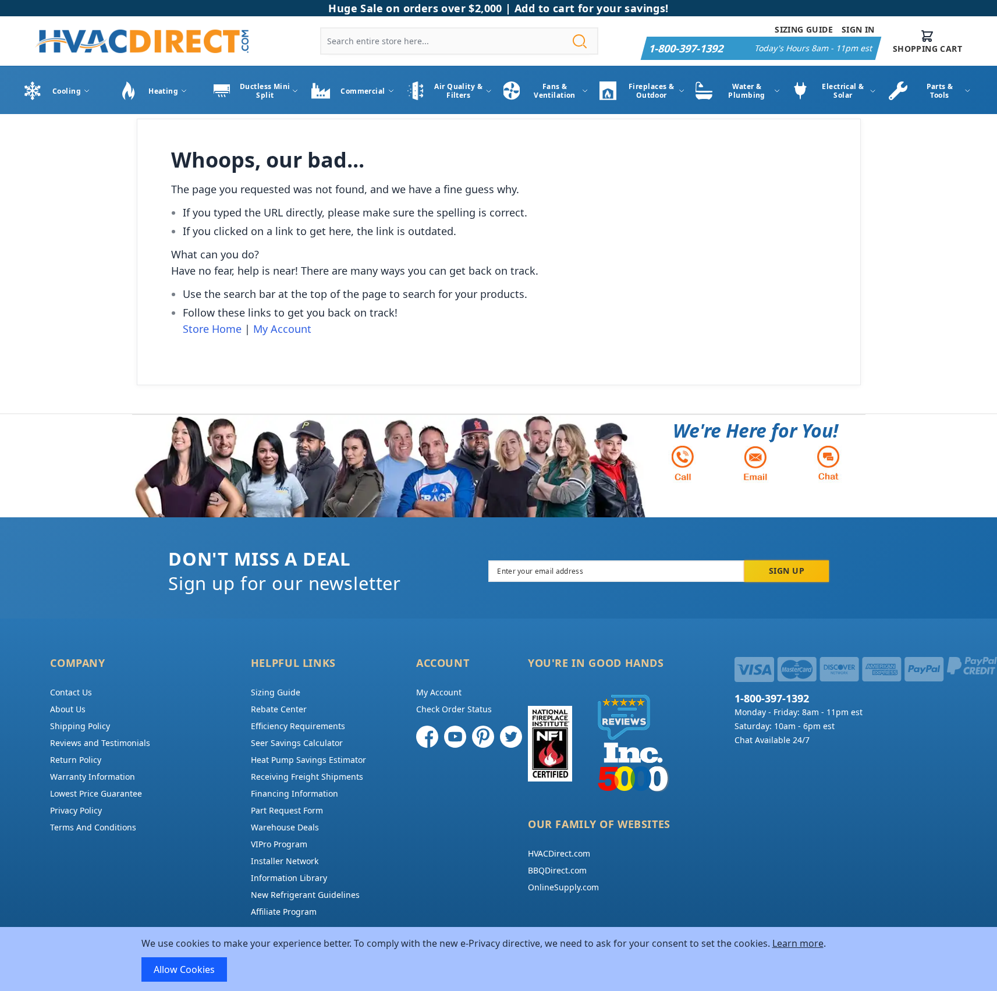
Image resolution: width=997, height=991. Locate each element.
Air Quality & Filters (458, 90)
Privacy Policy (76, 810)
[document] (498, 959)
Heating (163, 91)
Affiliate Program (284, 911)
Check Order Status (454, 709)
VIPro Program (279, 844)
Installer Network (284, 860)
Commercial (362, 91)
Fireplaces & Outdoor (651, 90)
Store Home (212, 329)
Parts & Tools (940, 90)
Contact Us (71, 692)
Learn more (798, 943)
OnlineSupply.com (563, 887)
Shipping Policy (80, 725)
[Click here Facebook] (427, 737)
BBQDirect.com (557, 870)
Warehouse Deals (285, 827)
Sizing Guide (804, 29)
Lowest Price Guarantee (96, 793)
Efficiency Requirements (298, 725)
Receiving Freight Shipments (307, 776)
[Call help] (682, 463)
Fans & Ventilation (555, 90)
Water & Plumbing (746, 90)
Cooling (66, 91)
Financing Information (294, 793)
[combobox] (459, 41)
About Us (68, 709)
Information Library (289, 877)
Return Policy (75, 759)
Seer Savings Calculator (297, 742)
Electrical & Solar (843, 90)
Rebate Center (279, 709)
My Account (282, 329)
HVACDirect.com (559, 853)
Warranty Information (92, 776)
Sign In (858, 29)
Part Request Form (287, 810)
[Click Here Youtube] (455, 737)
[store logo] (142, 41)
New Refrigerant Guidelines (305, 894)
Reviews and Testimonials (100, 742)
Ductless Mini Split (265, 90)
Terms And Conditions (93, 827)
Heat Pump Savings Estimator (308, 759)
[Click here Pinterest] (483, 737)
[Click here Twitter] (511, 737)
